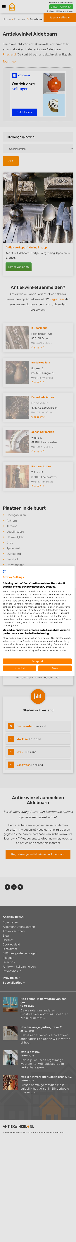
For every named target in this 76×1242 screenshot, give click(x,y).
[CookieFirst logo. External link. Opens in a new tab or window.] (4, 571)
